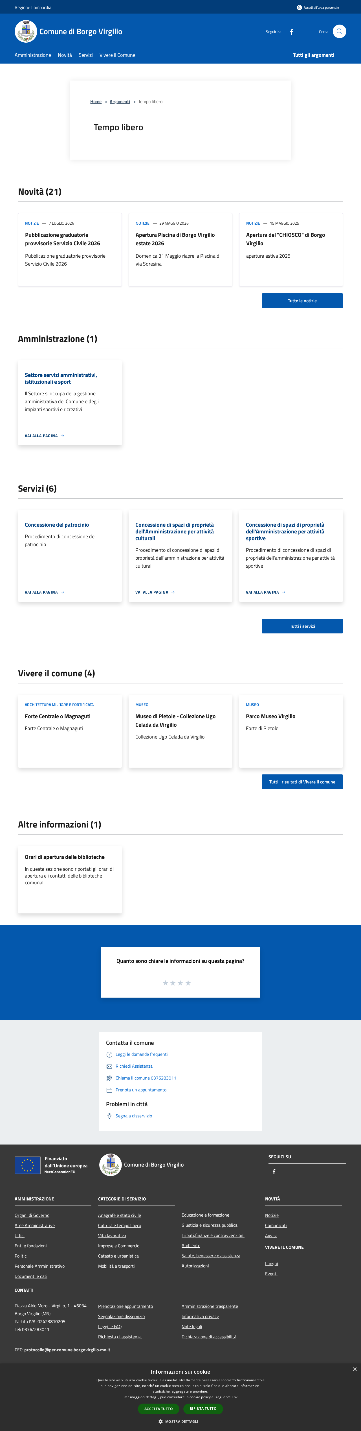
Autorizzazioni (195, 1265)
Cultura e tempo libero (119, 1225)
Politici (21, 1255)
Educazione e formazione (205, 1214)
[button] (180, 1421)
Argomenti (120, 101)
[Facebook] (289, 31)
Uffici (20, 1235)
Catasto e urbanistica (118, 1255)
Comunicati (276, 1225)
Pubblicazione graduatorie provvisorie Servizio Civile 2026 (62, 238)
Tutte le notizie (302, 300)
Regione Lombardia (33, 7)
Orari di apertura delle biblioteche (65, 856)
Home (96, 101)
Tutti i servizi (302, 626)
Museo (141, 704)
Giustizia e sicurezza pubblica (209, 1225)
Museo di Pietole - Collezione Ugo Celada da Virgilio (175, 720)
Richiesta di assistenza (120, 1336)
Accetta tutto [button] (158, 1408)
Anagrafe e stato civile (119, 1215)
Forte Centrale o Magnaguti (58, 716)
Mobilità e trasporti (116, 1266)
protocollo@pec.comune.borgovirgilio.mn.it (67, 1349)
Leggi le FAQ (110, 1326)
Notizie (32, 223)
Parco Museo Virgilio (271, 716)
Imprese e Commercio (118, 1245)
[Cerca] (339, 31)
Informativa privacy (200, 1316)
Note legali (192, 1326)
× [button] (355, 1369)
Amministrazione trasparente (210, 1306)
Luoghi (271, 1263)
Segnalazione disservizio (121, 1316)
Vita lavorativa (112, 1235)
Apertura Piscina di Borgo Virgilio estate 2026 (175, 238)
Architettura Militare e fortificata (59, 704)
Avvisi (271, 1235)
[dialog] (180, 1397)
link (234, 1397)
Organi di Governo (32, 1215)
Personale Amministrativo (40, 1266)
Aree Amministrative (35, 1225)
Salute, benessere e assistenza (211, 1255)
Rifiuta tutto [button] (203, 1408)
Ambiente (191, 1245)
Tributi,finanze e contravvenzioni (213, 1235)
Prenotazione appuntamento (125, 1306)
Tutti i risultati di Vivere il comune (302, 781)
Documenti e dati (31, 1276)
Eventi (271, 1273)
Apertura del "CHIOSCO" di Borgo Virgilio (285, 238)
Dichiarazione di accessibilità (209, 1336)
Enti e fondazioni (31, 1245)
